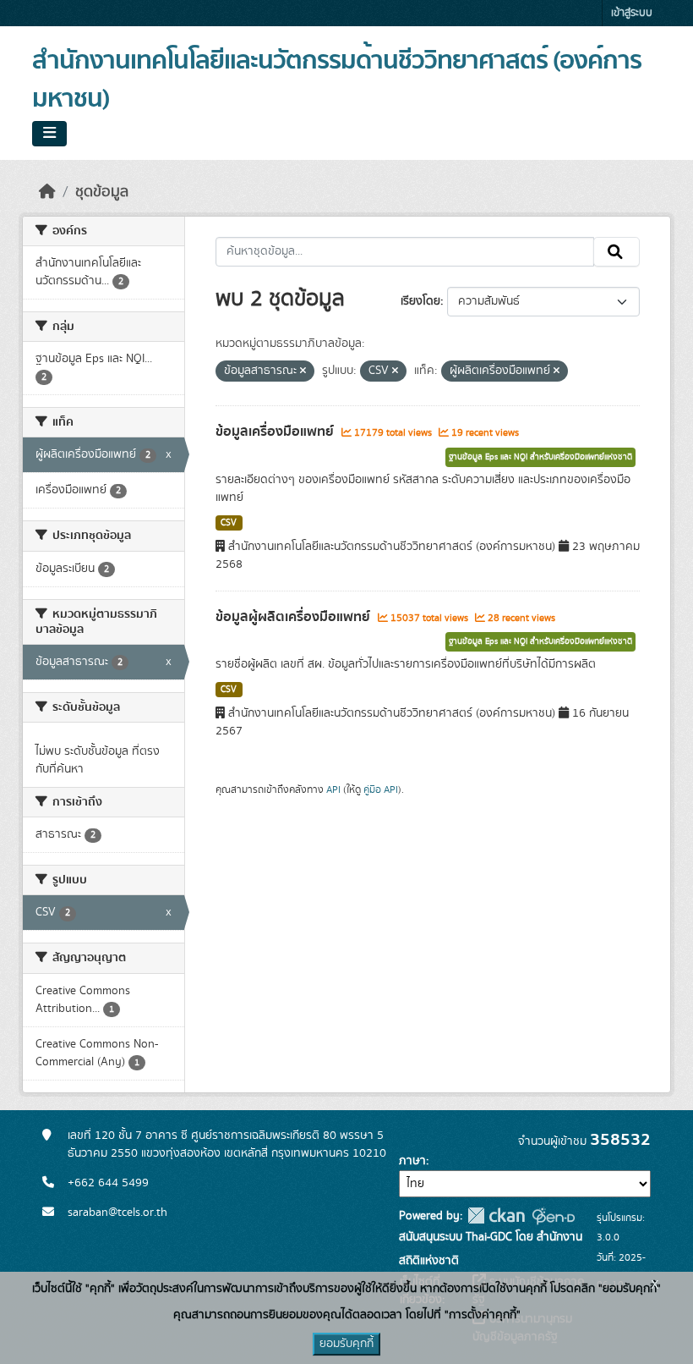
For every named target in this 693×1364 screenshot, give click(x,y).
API (333, 789)
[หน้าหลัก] (47, 192)
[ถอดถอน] (303, 371)
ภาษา (412, 1160)
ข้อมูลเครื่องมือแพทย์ (276, 432)
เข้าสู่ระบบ (631, 13)
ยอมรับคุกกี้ (346, 1343)
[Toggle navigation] (49, 133)
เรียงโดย (420, 301)
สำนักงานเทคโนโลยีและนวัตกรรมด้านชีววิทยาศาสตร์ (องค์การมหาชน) (336, 80)
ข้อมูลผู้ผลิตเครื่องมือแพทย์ (295, 617)
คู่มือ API (380, 789)
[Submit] (616, 252)
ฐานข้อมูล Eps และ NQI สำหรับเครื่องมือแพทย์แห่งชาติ (540, 457)
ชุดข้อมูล (101, 192)
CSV (229, 523)
